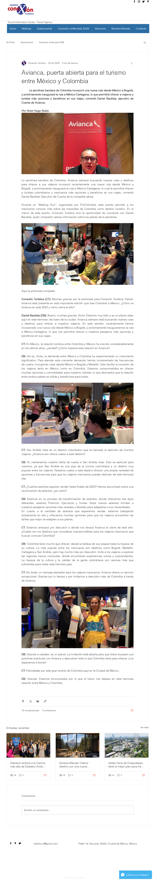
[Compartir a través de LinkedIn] (37, 701)
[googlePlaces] (148, 1)
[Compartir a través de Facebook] (22, 701)
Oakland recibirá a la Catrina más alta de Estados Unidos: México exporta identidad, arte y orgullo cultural (27, 764)
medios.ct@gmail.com (46, 843)
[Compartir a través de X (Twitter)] (30, 701)
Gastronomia (27, 42)
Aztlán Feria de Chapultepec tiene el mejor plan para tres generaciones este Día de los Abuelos (126, 764)
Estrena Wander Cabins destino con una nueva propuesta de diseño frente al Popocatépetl (77, 764)
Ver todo (144, 727)
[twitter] (143, 1)
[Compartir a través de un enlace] (45, 701)
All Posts (10, 42)
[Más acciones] (132, 63)
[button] (144, 42)
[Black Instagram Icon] (138, 1)
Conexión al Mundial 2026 (51, 42)
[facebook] (134, 1)
